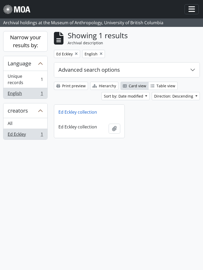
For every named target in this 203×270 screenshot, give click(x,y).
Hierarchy (107, 85)
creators (18, 110)
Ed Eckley (25, 135)
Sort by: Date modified (124, 96)
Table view (165, 85)
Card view (137, 85)
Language (19, 63)
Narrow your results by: (25, 41)
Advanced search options (89, 69)
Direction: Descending (174, 96)
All (10, 123)
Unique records (25, 79)
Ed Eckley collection (77, 112)
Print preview (73, 85)
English (25, 94)
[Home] (19, 9)
